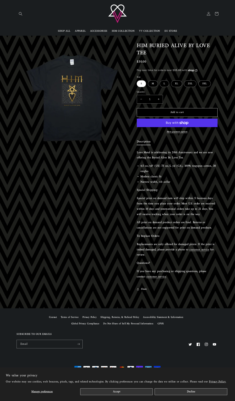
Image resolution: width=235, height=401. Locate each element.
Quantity (141, 92)
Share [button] (144, 289)
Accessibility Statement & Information (163, 317)
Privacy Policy (89, 317)
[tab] (144, 142)
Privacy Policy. (217, 381)
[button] (21, 14)
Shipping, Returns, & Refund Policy (119, 317)
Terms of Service (70, 317)
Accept (116, 391)
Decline (191, 391)
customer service (199, 249)
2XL (190, 83)
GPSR (161, 323)
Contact (53, 317)
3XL (204, 83)
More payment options (177, 132)
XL (176, 83)
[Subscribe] (78, 344)
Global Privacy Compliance (85, 323)
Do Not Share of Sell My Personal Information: (128, 323)
